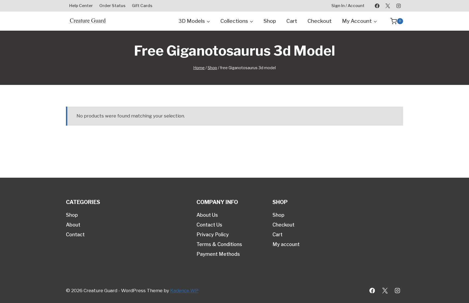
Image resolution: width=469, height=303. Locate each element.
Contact (75, 234)
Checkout (320, 21)
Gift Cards (142, 5)
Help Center (81, 5)
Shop (270, 21)
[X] (387, 5)
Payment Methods (218, 254)
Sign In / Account (348, 5)
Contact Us (209, 225)
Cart (291, 21)
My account (286, 244)
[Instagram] (398, 5)
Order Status (112, 5)
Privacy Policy (213, 234)
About (73, 225)
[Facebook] (377, 5)
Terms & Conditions (219, 244)
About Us (207, 215)
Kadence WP (184, 290)
